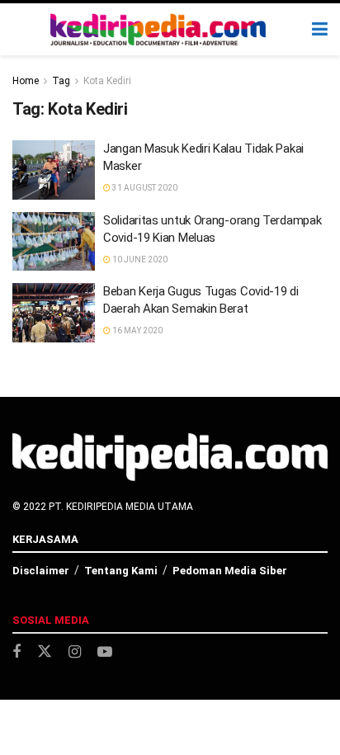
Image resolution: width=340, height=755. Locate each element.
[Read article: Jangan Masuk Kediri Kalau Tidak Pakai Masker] (53, 170)
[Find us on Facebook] (16, 652)
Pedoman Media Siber (229, 570)
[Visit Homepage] (158, 29)
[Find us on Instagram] (74, 652)
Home (25, 81)
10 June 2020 (139, 259)
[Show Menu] (320, 29)
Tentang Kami (121, 570)
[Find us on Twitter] (44, 652)
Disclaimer (40, 570)
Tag (61, 81)
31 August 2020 (144, 187)
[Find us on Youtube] (104, 652)
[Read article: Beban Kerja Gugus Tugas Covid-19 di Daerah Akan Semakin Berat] (53, 312)
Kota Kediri (107, 81)
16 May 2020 (137, 330)
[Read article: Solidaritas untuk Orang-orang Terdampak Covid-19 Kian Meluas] (53, 241)
